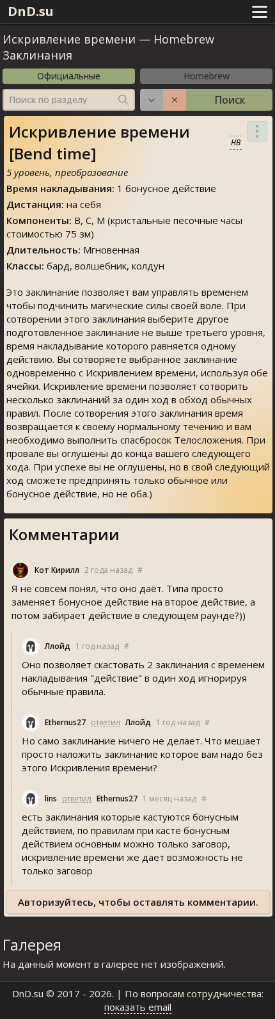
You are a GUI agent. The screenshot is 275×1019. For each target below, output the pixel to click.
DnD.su (31, 11)
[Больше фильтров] (151, 100)
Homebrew (207, 76)
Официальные (68, 76)
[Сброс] (174, 100)
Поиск (229, 100)
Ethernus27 (65, 722)
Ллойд (57, 646)
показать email (137, 1006)
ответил (105, 722)
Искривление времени (69, 39)
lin (51, 798)
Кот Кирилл (57, 570)
